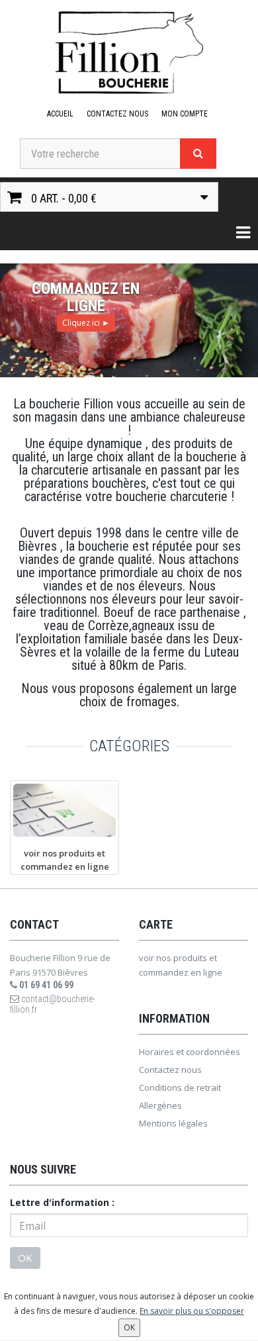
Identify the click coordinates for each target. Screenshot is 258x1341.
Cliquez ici (86, 322)
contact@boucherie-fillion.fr (52, 1004)
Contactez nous (117, 113)
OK (25, 1257)
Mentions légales (173, 1123)
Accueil (60, 113)
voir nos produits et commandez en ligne (180, 965)
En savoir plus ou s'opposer (192, 1311)
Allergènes (160, 1105)
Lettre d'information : (62, 1202)
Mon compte (184, 113)
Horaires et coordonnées (189, 1052)
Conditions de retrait (180, 1087)
